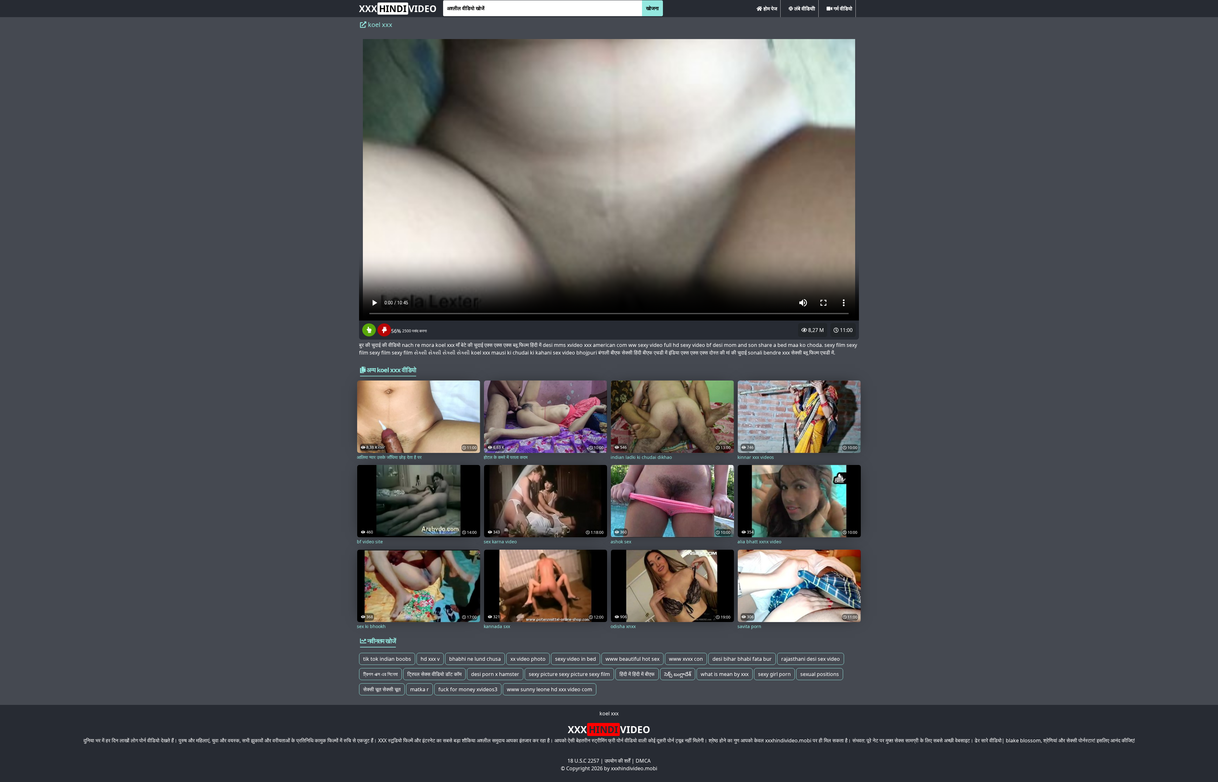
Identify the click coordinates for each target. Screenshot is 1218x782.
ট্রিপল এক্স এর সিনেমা (380, 674)
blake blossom (1023, 740)
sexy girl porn (774, 674)
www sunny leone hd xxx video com (549, 689)
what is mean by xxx (725, 674)
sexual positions (819, 674)
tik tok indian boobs (387, 658)
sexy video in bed (575, 658)
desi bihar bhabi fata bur (742, 658)
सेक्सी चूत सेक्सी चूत (382, 689)
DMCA (643, 760)
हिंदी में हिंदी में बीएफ (637, 674)
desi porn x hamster (495, 674)
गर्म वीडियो (842, 8)
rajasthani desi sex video (810, 658)
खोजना (652, 8)
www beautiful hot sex (632, 658)
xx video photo (528, 658)
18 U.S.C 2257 (583, 760)
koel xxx (609, 713)
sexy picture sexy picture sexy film (569, 674)
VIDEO (397, 9)
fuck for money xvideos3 (467, 689)
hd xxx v (430, 658)
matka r (419, 689)
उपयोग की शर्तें (617, 760)
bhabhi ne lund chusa (475, 658)
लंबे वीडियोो (804, 8)
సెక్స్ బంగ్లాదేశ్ (677, 674)
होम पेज (769, 8)
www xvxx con (686, 658)
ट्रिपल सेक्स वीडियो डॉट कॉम (434, 674)
